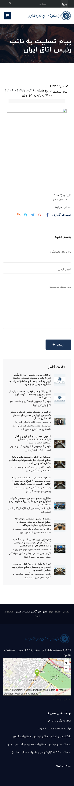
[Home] (47, 15)
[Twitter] (33, 215)
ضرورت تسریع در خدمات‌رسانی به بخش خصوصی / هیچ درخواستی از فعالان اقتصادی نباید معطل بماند (31, 480)
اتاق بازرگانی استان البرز (31, 611)
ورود (64, 3)
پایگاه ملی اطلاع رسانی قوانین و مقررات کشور (42, 736)
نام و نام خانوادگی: (60, 252)
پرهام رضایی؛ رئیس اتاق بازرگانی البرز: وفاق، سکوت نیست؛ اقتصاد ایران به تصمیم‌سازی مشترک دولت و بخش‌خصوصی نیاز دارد (30, 379)
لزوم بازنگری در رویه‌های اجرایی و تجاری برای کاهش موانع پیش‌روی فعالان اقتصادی (31, 566)
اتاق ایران (58, 199)
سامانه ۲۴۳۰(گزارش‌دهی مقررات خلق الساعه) (41, 752)
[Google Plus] (40, 215)
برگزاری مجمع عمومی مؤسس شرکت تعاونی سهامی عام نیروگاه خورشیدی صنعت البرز (30, 501)
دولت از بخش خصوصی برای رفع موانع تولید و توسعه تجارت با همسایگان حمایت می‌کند (33, 521)
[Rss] (18, 215)
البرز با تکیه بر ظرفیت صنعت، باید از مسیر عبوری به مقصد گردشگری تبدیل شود (30, 394)
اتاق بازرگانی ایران (59, 720)
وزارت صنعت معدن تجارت (54, 728)
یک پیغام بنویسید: (60, 287)
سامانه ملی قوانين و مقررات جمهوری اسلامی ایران (38, 744)
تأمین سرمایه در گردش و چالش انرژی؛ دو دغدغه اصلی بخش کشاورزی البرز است (32, 439)
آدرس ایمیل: (64, 269)
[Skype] (25, 215)
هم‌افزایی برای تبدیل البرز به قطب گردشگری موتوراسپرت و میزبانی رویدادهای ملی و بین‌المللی (32, 542)
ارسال (60, 344)
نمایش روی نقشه (62, 699)
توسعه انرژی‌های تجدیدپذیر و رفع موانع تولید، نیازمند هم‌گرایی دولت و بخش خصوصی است (30, 460)
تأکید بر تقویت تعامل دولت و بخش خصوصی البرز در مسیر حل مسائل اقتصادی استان (30, 415)
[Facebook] (47, 215)
